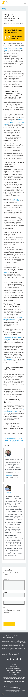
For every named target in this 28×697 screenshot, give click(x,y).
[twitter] (14, 659)
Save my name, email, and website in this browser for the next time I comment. (13, 610)
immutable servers (8, 122)
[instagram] (17, 659)
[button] (3, 694)
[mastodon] (20, 659)
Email (5, 600)
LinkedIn (7, 475)
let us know (18, 682)
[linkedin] (7, 659)
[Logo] (6, 2)
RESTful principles (8, 256)
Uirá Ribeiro (8, 492)
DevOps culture (8, 339)
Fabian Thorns (9, 457)
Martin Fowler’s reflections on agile (13, 337)
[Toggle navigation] (25, 2)
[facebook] (10, 659)
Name (6, 592)
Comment (6, 579)
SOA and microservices (17, 121)
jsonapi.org (6, 272)
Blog (4, 8)
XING (11, 475)
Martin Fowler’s (16, 116)
